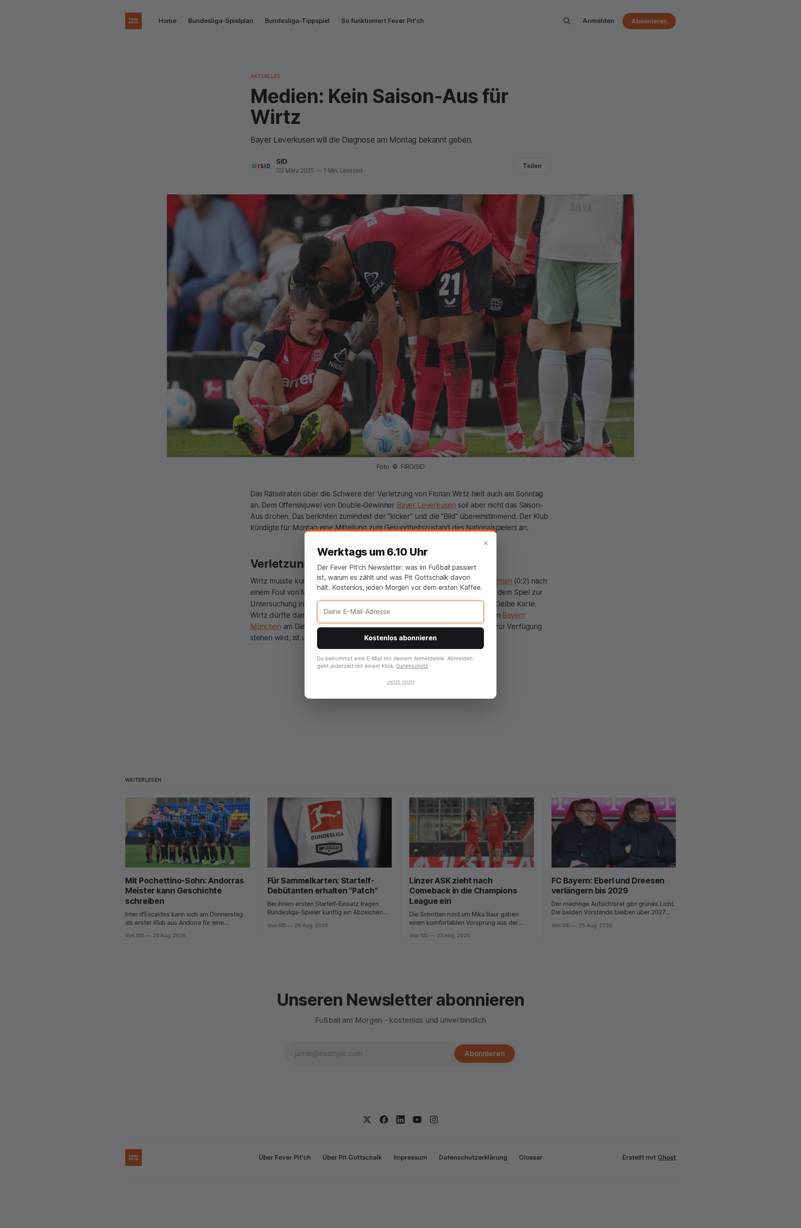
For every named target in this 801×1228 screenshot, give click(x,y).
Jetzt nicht (401, 681)
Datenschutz (412, 666)
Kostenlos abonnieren (400, 638)
